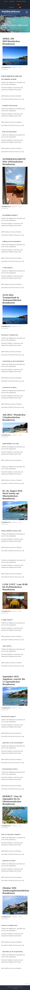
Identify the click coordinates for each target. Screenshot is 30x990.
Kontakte (11, 7)
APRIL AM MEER (11, 41)
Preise (5, 1)
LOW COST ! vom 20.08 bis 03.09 (14, 587)
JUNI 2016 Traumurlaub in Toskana (11, 299)
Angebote (11, 1)
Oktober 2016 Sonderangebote (15, 890)
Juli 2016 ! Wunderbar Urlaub (13, 417)
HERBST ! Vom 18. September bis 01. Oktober (12, 800)
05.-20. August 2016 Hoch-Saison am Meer (12, 495)
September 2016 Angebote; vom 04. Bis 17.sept (13, 680)
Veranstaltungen (21, 1)
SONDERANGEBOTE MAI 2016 (14, 162)
